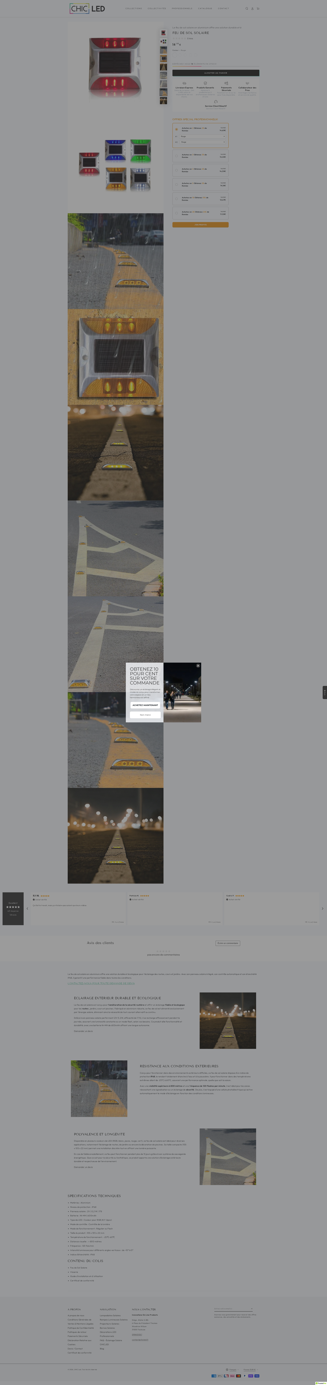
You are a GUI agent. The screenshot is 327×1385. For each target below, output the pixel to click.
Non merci (145, 715)
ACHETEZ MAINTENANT (145, 705)
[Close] (198, 666)
